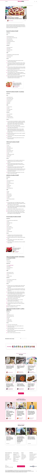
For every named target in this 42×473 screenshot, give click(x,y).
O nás (6, 465)
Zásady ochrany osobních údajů (9, 467)
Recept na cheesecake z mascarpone (16, 454)
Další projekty (7, 466)
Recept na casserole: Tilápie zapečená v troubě (21, 367)
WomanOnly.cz (9, 5)
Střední (13, 382)
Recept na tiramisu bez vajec (16, 456)
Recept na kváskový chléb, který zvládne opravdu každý (10, 367)
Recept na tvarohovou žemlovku (16, 460)
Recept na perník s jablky (16, 455)
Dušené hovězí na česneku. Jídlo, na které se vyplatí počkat (31, 385)
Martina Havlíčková (10, 372)
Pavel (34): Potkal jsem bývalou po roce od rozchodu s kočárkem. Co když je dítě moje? (20, 413)
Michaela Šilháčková (10, 388)
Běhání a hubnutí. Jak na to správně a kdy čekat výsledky (31, 438)
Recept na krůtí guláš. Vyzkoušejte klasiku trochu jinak (21, 384)
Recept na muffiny (15, 461)
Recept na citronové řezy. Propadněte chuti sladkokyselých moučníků (31, 368)
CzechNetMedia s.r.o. (11, 470)
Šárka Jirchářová (11, 20)
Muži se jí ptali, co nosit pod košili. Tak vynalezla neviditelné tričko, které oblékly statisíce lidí (10, 414)
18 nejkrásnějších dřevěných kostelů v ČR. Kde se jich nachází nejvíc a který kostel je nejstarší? (21, 439)
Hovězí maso (7, 382)
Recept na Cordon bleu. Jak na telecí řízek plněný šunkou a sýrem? (10, 385)
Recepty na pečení (13, 5)
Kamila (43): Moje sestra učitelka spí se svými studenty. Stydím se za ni (31, 413)
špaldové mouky (11, 265)
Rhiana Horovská (21, 371)
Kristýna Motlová (32, 371)
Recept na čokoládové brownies (16, 458)
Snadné (24, 382)
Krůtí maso (18, 382)
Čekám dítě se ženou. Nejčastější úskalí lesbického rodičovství (9, 438)
